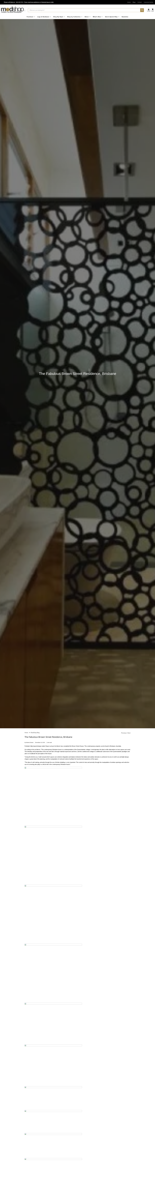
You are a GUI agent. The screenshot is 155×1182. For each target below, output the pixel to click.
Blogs (134, 2)
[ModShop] (13, 10)
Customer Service (148, 2)
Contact (140, 2)
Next (129, 733)
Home (129, 2)
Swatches (125, 16)
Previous (123, 733)
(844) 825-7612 (19, 2)
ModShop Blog (35, 732)
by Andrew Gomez (29, 742)
